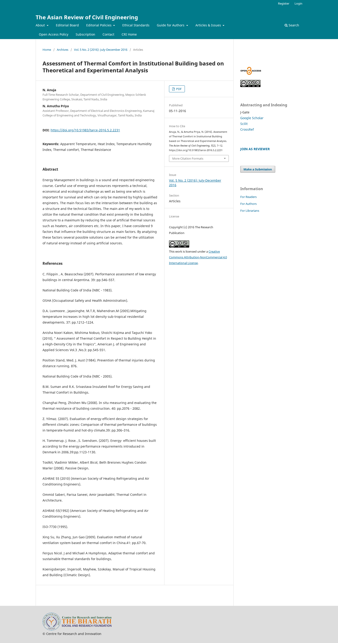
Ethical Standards (135, 25)
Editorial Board (67, 25)
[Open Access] (250, 73)
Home (47, 50)
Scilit (244, 123)
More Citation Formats (187, 158)
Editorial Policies (99, 25)
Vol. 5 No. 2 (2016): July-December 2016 (100, 50)
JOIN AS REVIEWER (255, 149)
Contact (108, 34)
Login (298, 3)
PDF (178, 89)
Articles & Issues (208, 25)
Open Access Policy (53, 34)
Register (283, 3)
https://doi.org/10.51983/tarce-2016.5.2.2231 (85, 130)
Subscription (85, 34)
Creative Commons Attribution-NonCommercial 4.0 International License (198, 257)
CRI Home (129, 34)
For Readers (248, 197)
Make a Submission (257, 169)
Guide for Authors (171, 25)
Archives (62, 50)
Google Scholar (252, 118)
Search (293, 25)
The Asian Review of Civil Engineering (87, 17)
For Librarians (249, 211)
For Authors (248, 204)
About (41, 25)
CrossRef (247, 129)
